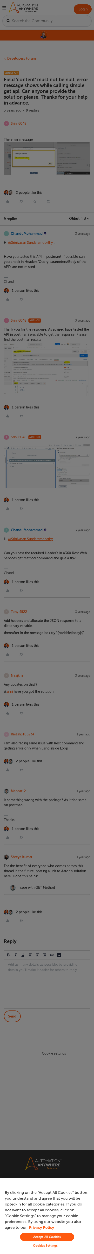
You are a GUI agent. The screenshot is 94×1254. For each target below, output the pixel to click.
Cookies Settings (45, 1245)
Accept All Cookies (47, 1237)
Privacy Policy (41, 1227)
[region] (47, 1216)
